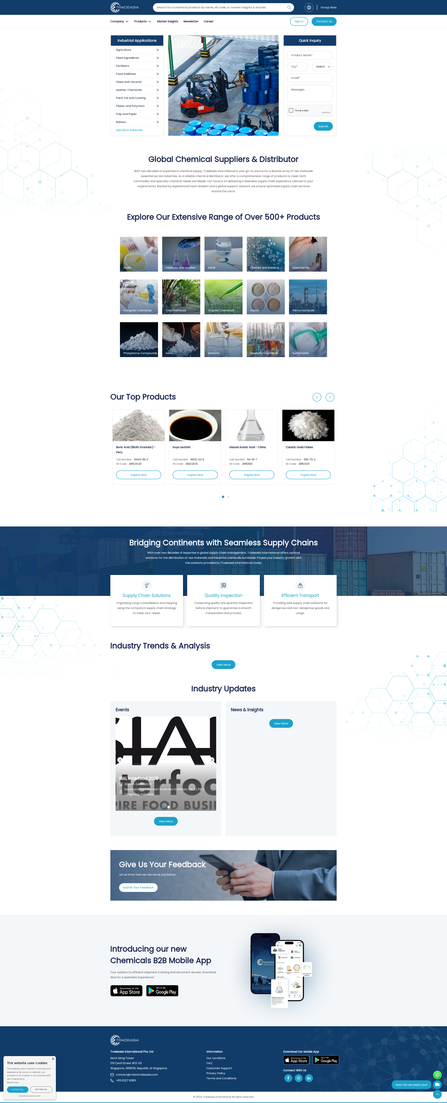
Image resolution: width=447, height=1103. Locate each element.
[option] (138, 447)
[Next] (330, 397)
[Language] (309, 7)
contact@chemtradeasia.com (137, 1075)
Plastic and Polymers (130, 106)
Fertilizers (122, 66)
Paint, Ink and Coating (131, 98)
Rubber (121, 122)
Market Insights (167, 21)
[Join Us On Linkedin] (309, 1078)
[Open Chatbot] (437, 1085)
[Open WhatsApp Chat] (437, 1075)
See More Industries (129, 130)
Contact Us (324, 21)
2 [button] (228, 497)
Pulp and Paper (126, 114)
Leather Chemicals (129, 90)
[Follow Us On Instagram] (299, 1078)
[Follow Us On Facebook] (288, 1078)
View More (223, 665)
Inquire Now (139, 475)
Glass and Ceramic (129, 82)
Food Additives (126, 74)
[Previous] (317, 397)
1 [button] (223, 497)
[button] (17, 1089)
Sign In (299, 21)
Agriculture (123, 50)
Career (209, 21)
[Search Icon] (289, 8)
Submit (323, 126)
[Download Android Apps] (162, 991)
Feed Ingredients (127, 58)
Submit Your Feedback (138, 887)
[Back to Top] (437, 1094)
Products (140, 21)
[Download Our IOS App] (126, 991)
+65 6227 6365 (126, 1080)
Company (117, 21)
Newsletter (191, 21)
